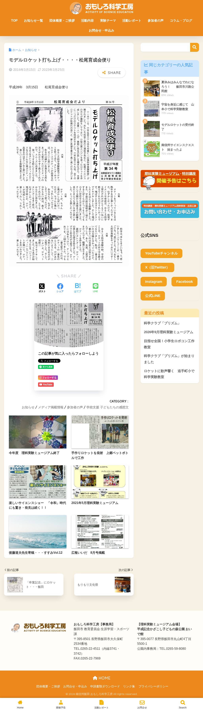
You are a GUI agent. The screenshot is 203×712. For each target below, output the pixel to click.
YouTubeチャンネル (161, 253)
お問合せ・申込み (101, 30)
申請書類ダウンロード (105, 686)
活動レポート (131, 20)
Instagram (153, 282)
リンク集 (129, 686)
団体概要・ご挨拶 (62, 20)
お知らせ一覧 (33, 20)
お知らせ (28, 407)
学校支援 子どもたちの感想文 (107, 407)
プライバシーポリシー (153, 686)
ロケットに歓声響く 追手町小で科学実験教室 (169, 374)
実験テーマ (108, 20)
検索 (194, 47)
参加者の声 (156, 20)
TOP (14, 20)
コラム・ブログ (181, 20)
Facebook (184, 282)
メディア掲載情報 (50, 407)
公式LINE (152, 296)
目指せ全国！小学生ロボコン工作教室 (169, 344)
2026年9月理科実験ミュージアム (168, 332)
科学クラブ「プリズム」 (162, 323)
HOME (103, 678)
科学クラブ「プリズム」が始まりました (169, 359)
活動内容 (87, 20)
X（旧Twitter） (157, 267)
